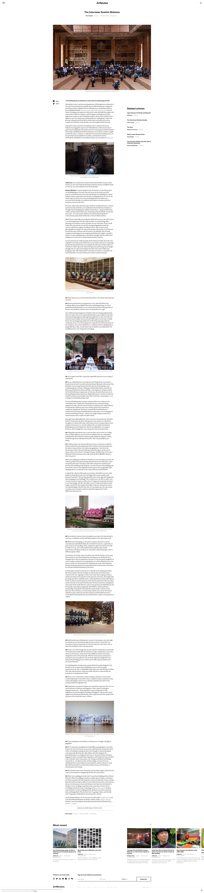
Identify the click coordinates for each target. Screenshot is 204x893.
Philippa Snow (130, 855)
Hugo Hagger (130, 137)
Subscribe (143, 879)
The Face (130, 127)
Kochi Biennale (100, 788)
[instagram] (53, 878)
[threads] (69, 878)
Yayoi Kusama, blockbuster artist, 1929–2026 (187, 851)
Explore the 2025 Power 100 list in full (90, 808)
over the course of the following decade (93, 110)
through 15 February (105, 799)
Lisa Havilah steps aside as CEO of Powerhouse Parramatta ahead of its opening (64, 851)
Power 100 (110, 138)
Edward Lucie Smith (132, 129)
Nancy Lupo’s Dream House (136, 134)
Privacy (35, 891)
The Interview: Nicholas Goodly (137, 120)
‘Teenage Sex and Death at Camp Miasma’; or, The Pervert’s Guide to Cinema (138, 851)
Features (96, 16)
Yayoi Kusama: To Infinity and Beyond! (139, 113)
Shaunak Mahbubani (132, 145)
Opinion (138, 856)
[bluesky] (62, 878)
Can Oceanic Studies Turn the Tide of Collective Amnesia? (139, 142)
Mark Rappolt (89, 16)
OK (201, 890)
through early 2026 (106, 797)
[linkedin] (59, 878)
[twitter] (56, 878)
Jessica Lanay (130, 122)
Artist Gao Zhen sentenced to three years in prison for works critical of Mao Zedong (163, 851)
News (61, 856)
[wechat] (72, 878)
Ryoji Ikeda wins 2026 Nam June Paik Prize (89, 851)
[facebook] (65, 878)
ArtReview (129, 115)
